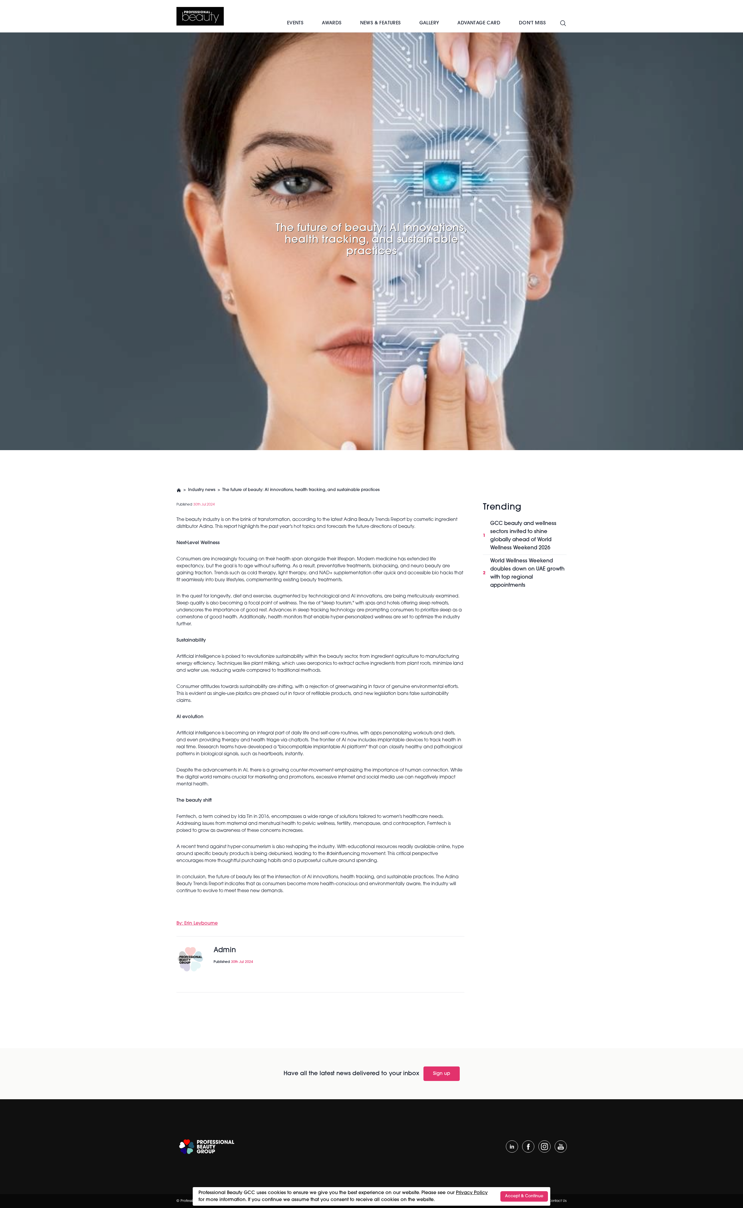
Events (295, 23)
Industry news (201, 490)
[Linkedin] (512, 1146)
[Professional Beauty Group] (206, 1146)
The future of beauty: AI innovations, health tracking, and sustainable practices (301, 490)
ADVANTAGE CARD (478, 23)
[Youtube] (561, 1146)
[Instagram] (544, 1146)
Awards (331, 23)
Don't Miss (532, 23)
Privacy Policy (472, 1193)
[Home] (200, 16)
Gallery (429, 23)
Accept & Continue (524, 1196)
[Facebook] (528, 1146)
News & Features (380, 23)
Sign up (441, 1073)
